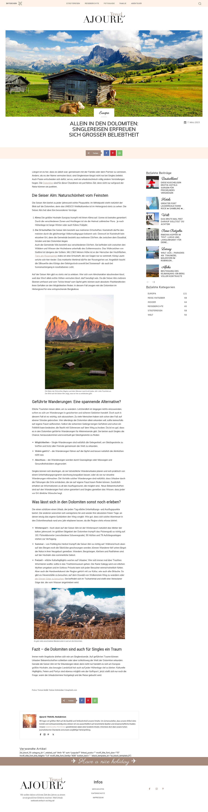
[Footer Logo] (43, 783)
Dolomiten (48, 183)
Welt (165, 215)
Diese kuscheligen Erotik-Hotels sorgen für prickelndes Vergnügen (171, 187)
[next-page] (153, 282)
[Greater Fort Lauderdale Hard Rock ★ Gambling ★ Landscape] (152, 203)
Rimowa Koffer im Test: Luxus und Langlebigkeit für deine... (171, 239)
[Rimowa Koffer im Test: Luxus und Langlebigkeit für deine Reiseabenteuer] (152, 234)
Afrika (166, 267)
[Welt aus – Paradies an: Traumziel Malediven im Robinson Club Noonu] (152, 252)
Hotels (166, 199)
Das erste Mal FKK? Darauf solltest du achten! (172, 221)
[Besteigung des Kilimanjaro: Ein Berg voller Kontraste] (152, 271)
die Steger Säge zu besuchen (49, 578)
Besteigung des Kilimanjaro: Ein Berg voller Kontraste (173, 273)
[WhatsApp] (119, 153)
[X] (53, 734)
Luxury (166, 249)
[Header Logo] (104, 17)
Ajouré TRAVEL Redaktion (52, 716)
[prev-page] (148, 282)
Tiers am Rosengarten (46, 255)
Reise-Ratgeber (172, 231)
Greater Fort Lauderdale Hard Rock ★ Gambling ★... (173, 206)
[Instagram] (44, 734)
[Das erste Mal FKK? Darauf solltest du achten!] (152, 218)
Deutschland (170, 178)
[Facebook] (106, 153)
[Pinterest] (113, 153)
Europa (104, 112)
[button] (199, 3)
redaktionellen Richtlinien (55, 727)
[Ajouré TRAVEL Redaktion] (29, 725)
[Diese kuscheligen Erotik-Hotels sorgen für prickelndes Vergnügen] (152, 182)
